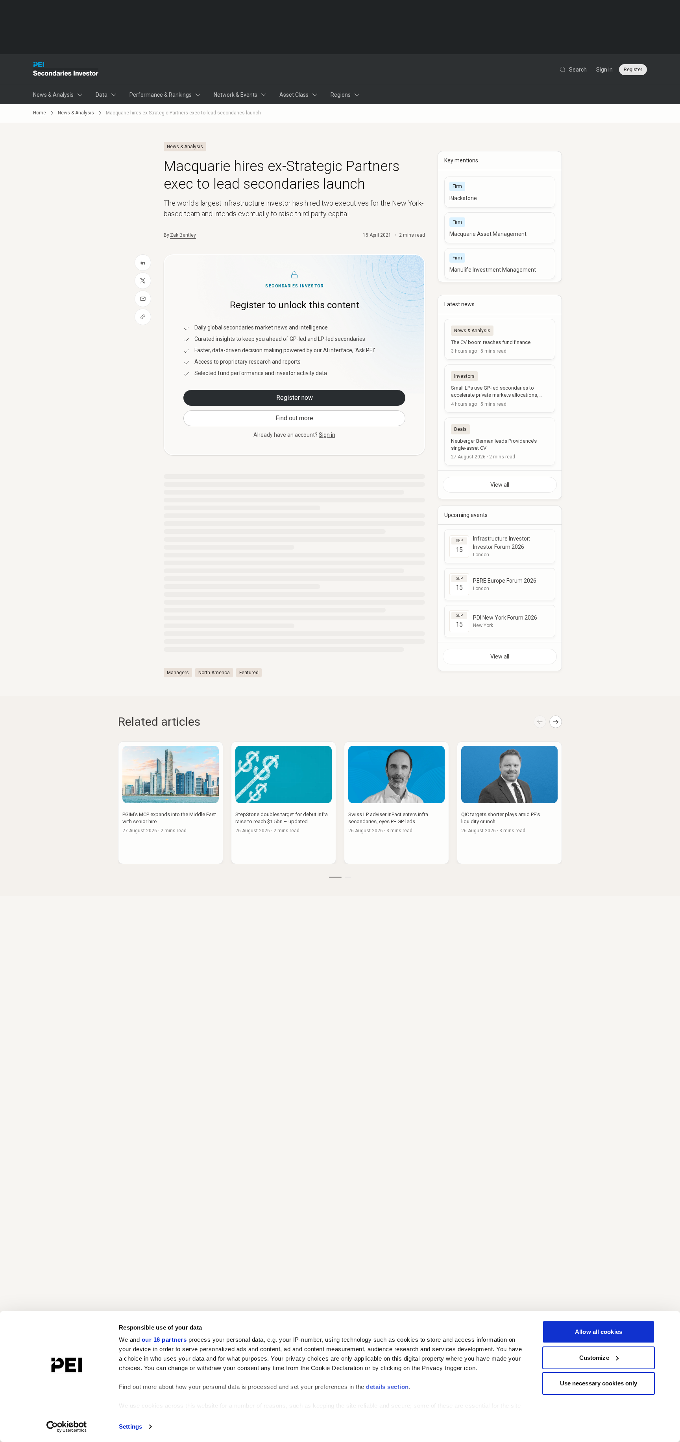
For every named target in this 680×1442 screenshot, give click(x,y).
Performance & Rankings (160, 95)
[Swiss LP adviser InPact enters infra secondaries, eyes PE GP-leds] (396, 803)
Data (101, 95)
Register (633, 69)
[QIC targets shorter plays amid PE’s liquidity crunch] (509, 803)
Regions (341, 95)
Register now (294, 397)
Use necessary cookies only (599, 1383)
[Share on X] (143, 280)
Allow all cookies (598, 1331)
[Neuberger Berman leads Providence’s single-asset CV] (500, 441)
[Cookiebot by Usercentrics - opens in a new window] (66, 1427)
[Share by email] (143, 299)
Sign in (604, 69)
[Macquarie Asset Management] (500, 228)
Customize (594, 1357)
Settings (130, 1426)
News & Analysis (53, 95)
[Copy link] (143, 317)
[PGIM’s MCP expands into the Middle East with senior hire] (170, 803)
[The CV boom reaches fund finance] (500, 339)
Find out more (294, 418)
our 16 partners (164, 1339)
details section (387, 1386)
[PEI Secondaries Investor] (66, 69)
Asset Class (294, 95)
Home (39, 113)
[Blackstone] (500, 192)
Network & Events (235, 95)
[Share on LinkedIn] (143, 262)
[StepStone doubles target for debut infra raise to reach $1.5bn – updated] (283, 803)
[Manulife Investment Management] (500, 263)
